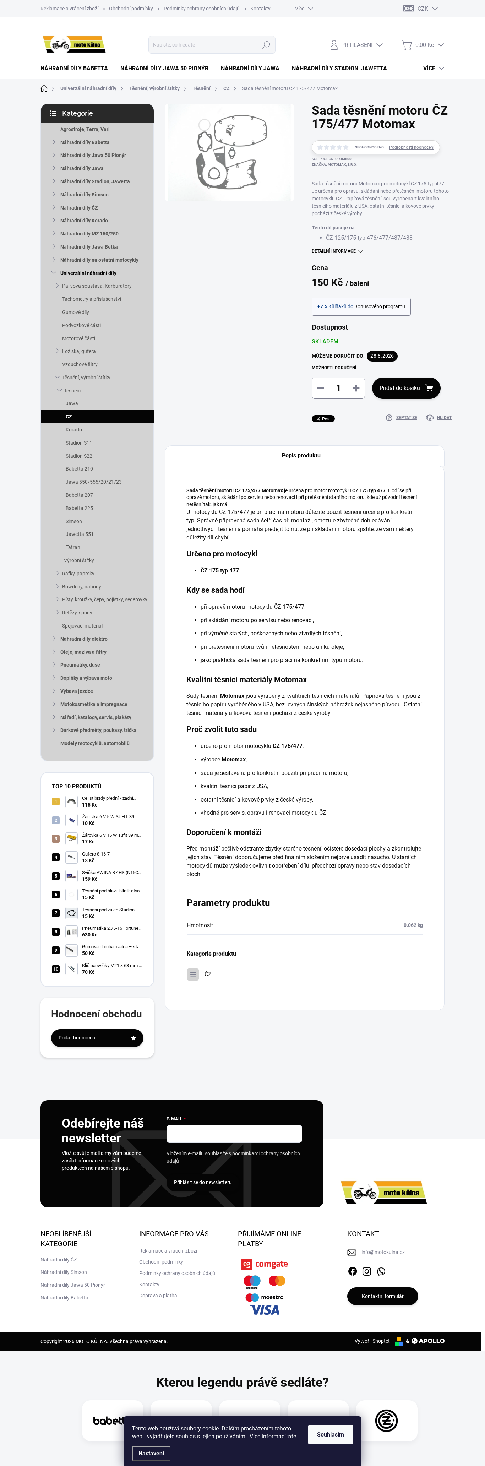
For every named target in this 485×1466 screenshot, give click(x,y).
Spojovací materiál (82, 626)
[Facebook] (352, 1270)
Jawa (72, 403)
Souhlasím (330, 1434)
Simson (74, 521)
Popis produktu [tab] (301, 455)
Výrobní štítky (79, 560)
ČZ (69, 416)
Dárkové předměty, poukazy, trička (98, 730)
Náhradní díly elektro (84, 639)
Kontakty (260, 8)
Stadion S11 (79, 443)
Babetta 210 (79, 469)
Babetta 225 (79, 508)
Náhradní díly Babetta (85, 142)
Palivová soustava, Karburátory (97, 286)
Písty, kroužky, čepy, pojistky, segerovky (104, 599)
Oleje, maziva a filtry (83, 652)
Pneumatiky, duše (80, 665)
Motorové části (78, 338)
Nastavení (151, 1453)
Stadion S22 (79, 456)
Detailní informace (334, 251)
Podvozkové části (81, 325)
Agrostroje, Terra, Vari (85, 129)
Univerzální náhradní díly (88, 273)
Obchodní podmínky (131, 8)
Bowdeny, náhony (81, 587)
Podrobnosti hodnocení (411, 147)
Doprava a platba (158, 1295)
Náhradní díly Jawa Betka (89, 247)
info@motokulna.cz (383, 1252)
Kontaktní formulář (383, 1296)
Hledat (266, 45)
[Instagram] (366, 1270)
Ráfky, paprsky (78, 573)
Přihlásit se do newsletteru (203, 1182)
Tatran (73, 547)
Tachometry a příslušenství (91, 299)
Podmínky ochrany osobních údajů (202, 8)
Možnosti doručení (334, 367)
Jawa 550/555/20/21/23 (94, 482)
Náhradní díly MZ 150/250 (89, 234)
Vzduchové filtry (80, 364)
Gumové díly (75, 312)
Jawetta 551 (80, 534)
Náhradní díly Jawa (82, 168)
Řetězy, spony (77, 612)
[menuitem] (76, 68)
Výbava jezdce (76, 691)
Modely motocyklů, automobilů (95, 743)
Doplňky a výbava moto (86, 678)
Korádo (74, 430)
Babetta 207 (79, 495)
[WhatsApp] (381, 1270)
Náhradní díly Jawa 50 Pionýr (93, 155)
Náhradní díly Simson (84, 194)
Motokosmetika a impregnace (93, 704)
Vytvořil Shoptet (372, 1341)
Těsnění (72, 390)
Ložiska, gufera (79, 351)
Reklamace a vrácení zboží (69, 8)
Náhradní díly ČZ (79, 208)
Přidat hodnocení (77, 1038)
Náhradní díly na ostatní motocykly (99, 260)
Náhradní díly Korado (84, 220)
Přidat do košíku (400, 388)
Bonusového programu (379, 306)
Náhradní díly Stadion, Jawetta (95, 181)
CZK (423, 8)
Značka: (334, 165)
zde (291, 1436)
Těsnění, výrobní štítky (86, 377)
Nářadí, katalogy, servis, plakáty (95, 717)
